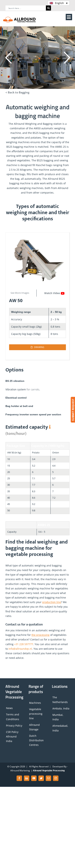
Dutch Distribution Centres (36, 740)
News (9, 708)
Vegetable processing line (35, 713)
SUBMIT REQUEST (72, 410)
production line (51, 602)
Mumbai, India (57, 717)
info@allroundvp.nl (20, 648)
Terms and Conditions (12, 717)
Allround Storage (34, 727)
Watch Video (52, 293)
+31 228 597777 (23, 644)
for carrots (33, 389)
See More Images (20, 292)
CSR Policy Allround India (12, 736)
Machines (35, 702)
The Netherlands (60, 700)
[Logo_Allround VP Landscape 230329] (19, 17)
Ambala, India (60, 708)
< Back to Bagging (17, 92)
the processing (40, 635)
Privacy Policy (14, 725)
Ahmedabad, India (60, 728)
